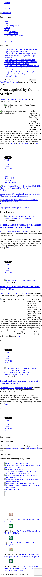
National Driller (23, 143)
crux (6, 176)
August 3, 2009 (5, 293)
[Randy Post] (11, 515)
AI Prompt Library (11, 34)
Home (6, 22)
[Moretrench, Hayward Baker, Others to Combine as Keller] (23, 477)
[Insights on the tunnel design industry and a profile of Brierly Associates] (12, 489)
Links (11, 40)
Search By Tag (14, 32)
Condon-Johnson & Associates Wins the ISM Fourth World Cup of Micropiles (20, 226)
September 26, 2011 (7, 388)
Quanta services (10, 182)
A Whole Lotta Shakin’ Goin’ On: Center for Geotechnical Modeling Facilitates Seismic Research (21, 568)
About (6, 24)
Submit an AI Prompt (16, 36)
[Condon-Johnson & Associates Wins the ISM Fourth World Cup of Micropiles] (21, 218)
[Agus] (11, 539)
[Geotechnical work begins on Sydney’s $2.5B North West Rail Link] (21, 375)
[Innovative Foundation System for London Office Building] (19, 280)
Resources (8, 38)
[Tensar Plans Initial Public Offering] (8, 495)
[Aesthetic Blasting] (23, 473)
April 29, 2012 (5, 99)
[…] (9, 248)
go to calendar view (33, 448)
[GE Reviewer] (11, 527)
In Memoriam (22, 99)
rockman (14, 99)
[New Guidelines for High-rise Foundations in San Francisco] (23, 481)
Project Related (23, 293)
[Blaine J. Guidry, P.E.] (11, 562)
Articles (7, 28)
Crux (13, 143)
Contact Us (8, 42)
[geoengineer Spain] (11, 551)
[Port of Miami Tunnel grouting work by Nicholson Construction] (23, 487)
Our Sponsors (14, 26)
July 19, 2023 (5, 232)
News (6, 30)
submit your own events (14, 448)
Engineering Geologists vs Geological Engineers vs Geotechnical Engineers (21, 556)
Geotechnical (9, 178)
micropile (7, 180)
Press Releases (22, 232)
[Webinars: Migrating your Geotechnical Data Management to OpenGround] (19, 483)
